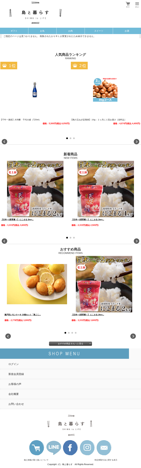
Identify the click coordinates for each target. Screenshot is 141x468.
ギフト (14, 31)
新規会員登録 (16, 374)
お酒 (127, 31)
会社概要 (13, 393)
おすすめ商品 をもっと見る (70, 343)
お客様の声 (14, 384)
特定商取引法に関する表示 (106, 460)
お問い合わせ (16, 403)
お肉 (70, 31)
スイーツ (98, 31)
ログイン (13, 364)
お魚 (42, 31)
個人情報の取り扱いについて (36, 460)
